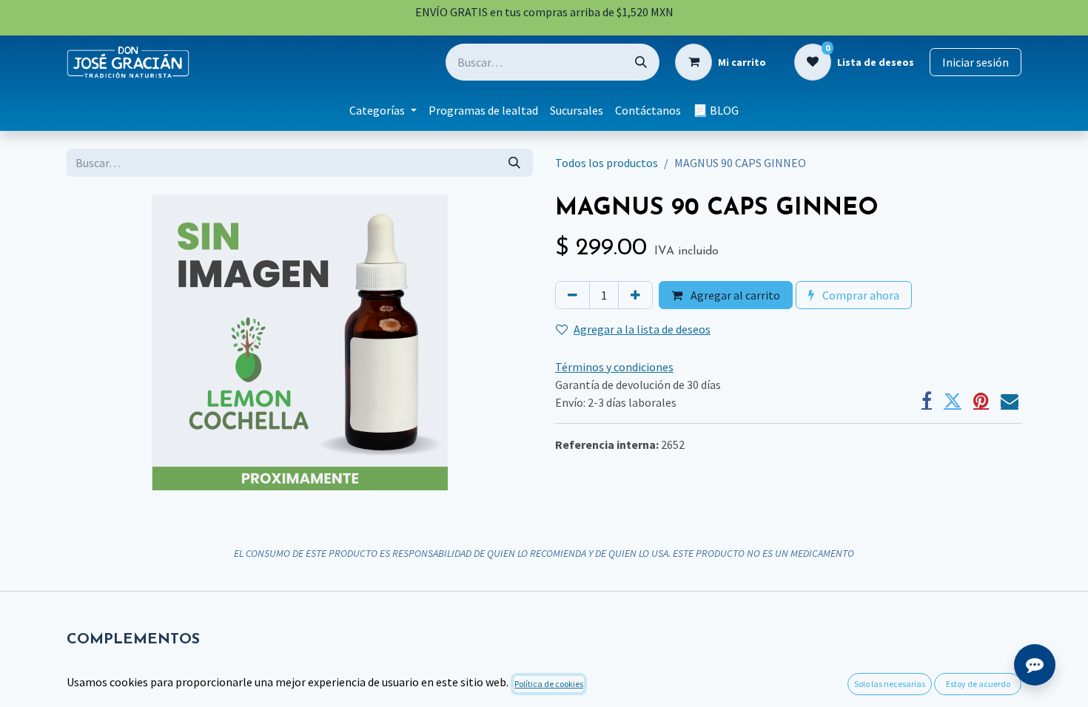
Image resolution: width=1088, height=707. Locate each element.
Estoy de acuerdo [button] (978, 683)
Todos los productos (606, 162)
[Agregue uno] (635, 295)
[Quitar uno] (572, 295)
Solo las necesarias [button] (889, 683)
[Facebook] (926, 401)
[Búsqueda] (640, 62)
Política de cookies (548, 683)
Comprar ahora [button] (859, 295)
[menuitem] (382, 110)
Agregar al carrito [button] (734, 295)
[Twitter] (952, 401)
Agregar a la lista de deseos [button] (642, 329)
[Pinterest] (981, 401)
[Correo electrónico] (1009, 401)
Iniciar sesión (975, 62)
